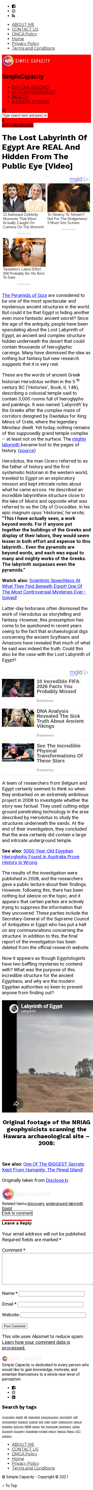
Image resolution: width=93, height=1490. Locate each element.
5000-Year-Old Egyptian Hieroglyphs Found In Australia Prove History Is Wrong (40, 856)
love (41, 1422)
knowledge (32, 1431)
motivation (34, 1417)
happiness (65, 1426)
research (23, 1422)
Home (18, 38)
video (47, 1422)
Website (10, 1315)
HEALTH (20, 97)
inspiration (8, 1417)
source (27, 450)
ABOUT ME (23, 24)
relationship (65, 1422)
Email (9, 1304)
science (33, 1422)
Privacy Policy (25, 43)
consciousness (50, 1417)
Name (10, 1293)
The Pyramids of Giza (24, 295)
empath (43, 1431)
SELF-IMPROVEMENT (34, 92)
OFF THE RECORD (30, 87)
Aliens (70, 1431)
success (7, 1436)
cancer (36, 1426)
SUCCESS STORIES (31, 101)
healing (61, 1431)
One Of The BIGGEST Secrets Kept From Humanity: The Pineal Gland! (43, 1167)
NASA (28, 1426)
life (25, 1417)
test (43, 1426)
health (19, 1417)
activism (19, 1426)
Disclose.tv (57, 1180)
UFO (78, 1431)
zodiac (76, 1426)
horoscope (52, 1426)
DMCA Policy (24, 34)
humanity (7, 1431)
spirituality (66, 1417)
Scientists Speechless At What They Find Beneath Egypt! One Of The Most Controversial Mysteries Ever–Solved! (44, 589)
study (54, 1422)
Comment (13, 1250)
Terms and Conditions (33, 48)
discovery (35, 1203)
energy (52, 1431)
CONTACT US (25, 29)
